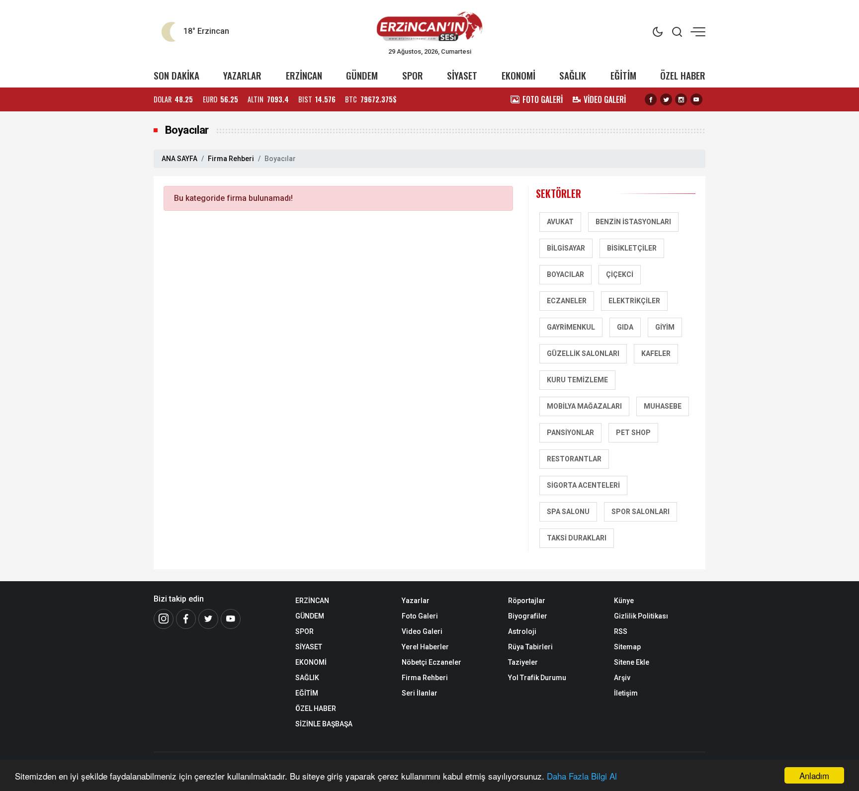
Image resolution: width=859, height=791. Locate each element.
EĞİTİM (623, 75)
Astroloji (522, 631)
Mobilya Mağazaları (584, 406)
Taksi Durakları (576, 538)
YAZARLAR (242, 75)
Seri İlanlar (419, 693)
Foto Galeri (420, 616)
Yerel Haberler (425, 647)
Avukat (560, 222)
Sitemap (627, 647)
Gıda (625, 327)
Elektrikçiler (634, 301)
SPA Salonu (568, 512)
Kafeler (656, 353)
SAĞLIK (572, 75)
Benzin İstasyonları (633, 222)
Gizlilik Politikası (641, 616)
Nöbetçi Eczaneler (431, 662)
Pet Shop (633, 433)
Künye (624, 601)
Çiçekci (619, 274)
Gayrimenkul (571, 327)
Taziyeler (523, 662)
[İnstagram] (163, 619)
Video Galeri (422, 631)
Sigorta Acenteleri (583, 485)
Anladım (814, 775)
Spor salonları (640, 512)
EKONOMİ (518, 75)
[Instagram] (681, 99)
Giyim (665, 327)
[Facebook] (651, 99)
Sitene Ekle (631, 662)
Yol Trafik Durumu (537, 678)
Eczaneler (567, 301)
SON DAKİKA (176, 75)
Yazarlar (416, 601)
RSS (620, 631)
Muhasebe (663, 406)
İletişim (626, 693)
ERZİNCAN (304, 75)
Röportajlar (526, 601)
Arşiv (622, 678)
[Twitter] (666, 99)
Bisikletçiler (632, 248)
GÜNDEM (362, 75)
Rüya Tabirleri (530, 647)
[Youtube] (696, 99)
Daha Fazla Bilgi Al (582, 776)
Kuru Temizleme (577, 380)
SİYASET (462, 75)
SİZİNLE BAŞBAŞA (323, 724)
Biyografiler (527, 616)
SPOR (412, 75)
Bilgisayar (566, 248)
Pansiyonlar (570, 433)
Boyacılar (565, 274)
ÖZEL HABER (682, 75)
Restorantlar (574, 459)
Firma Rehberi (231, 159)
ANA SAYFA (179, 159)
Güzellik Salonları (583, 353)
